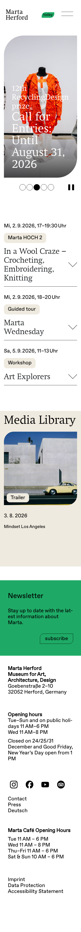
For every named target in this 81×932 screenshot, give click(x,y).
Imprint (16, 879)
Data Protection (26, 885)
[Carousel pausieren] (71, 187)
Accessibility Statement (35, 891)
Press (14, 804)
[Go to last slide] (19, 549)
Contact (17, 799)
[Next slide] (62, 549)
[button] (22, 187)
